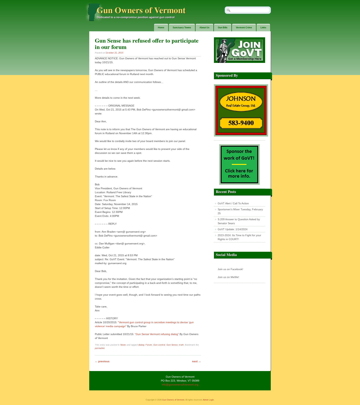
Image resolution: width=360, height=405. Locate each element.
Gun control (159, 345)
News (123, 345)
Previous (102, 361)
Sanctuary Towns (182, 27)
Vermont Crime (244, 27)
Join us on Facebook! (230, 269)
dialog (141, 345)
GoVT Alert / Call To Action (233, 203)
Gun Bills (222, 27)
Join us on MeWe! (228, 277)
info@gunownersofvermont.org (180, 384)
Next (196, 361)
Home (161, 27)
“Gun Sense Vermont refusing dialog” (157, 334)
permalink (100, 348)
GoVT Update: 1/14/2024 (233, 229)
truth (181, 345)
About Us (204, 27)
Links (263, 27)
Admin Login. (208, 400)
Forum (149, 345)
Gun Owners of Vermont (141, 10)
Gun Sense (172, 345)
